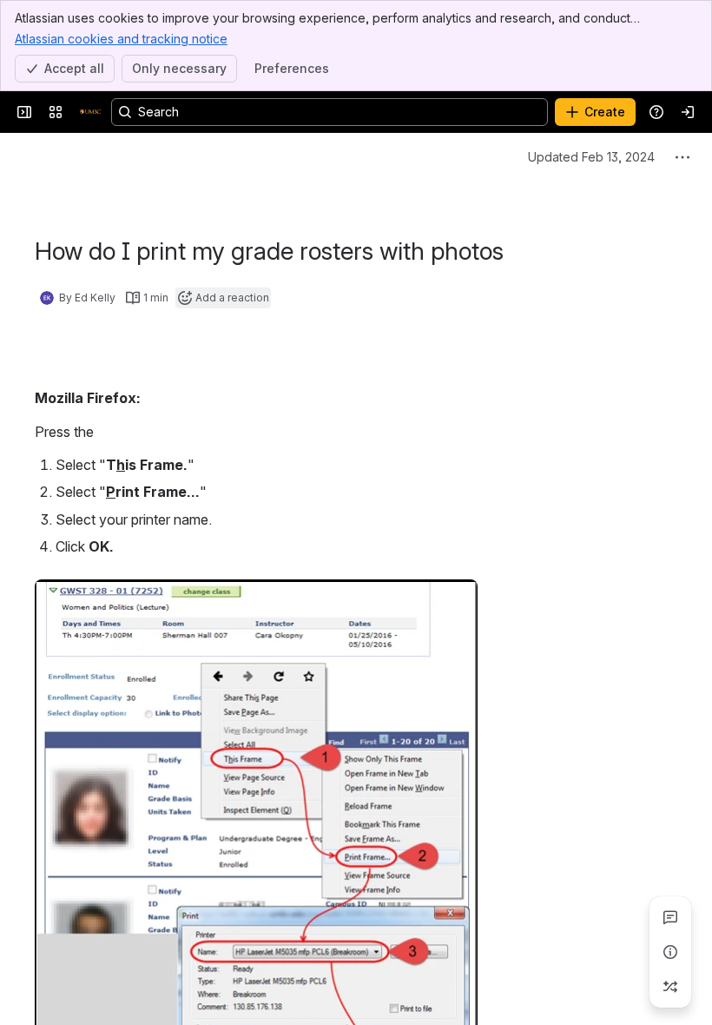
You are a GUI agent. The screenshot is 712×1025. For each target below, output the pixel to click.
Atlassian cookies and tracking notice (121, 38)
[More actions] (682, 157)
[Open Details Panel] (670, 952)
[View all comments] (670, 917)
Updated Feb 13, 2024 (591, 156)
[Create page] (670, 987)
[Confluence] (90, 112)
